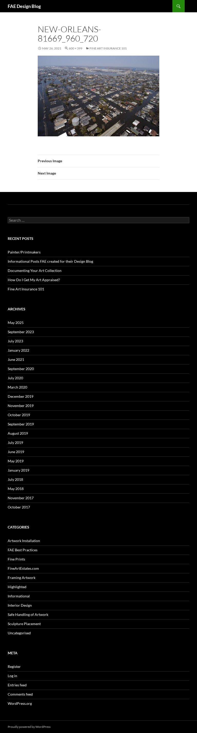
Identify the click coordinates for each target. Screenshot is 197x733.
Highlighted (17, 587)
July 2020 (15, 378)
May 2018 (16, 488)
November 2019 (21, 405)
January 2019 (18, 470)
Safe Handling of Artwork (28, 614)
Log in (12, 676)
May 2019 (16, 461)
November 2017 (21, 498)
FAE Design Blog (24, 6)
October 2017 (19, 507)
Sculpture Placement (24, 624)
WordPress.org (20, 703)
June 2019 (16, 452)
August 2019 (18, 433)
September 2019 (21, 424)
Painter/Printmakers (24, 252)
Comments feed (20, 694)
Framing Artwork (21, 577)
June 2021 (16, 359)
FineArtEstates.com (23, 568)
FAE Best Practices (22, 550)
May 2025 (16, 322)
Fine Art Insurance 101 (108, 48)
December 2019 (20, 396)
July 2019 (15, 442)
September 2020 (21, 368)
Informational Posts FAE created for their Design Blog (50, 261)
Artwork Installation (24, 540)
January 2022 (18, 350)
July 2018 (15, 479)
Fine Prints (16, 559)
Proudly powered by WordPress (29, 727)
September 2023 (21, 332)
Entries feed (17, 685)
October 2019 (19, 415)
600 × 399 (75, 48)
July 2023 (15, 341)
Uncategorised (19, 633)
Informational (19, 596)
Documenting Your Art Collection (35, 270)
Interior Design (20, 605)
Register (14, 666)
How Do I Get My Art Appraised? (34, 280)
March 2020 (17, 387)
